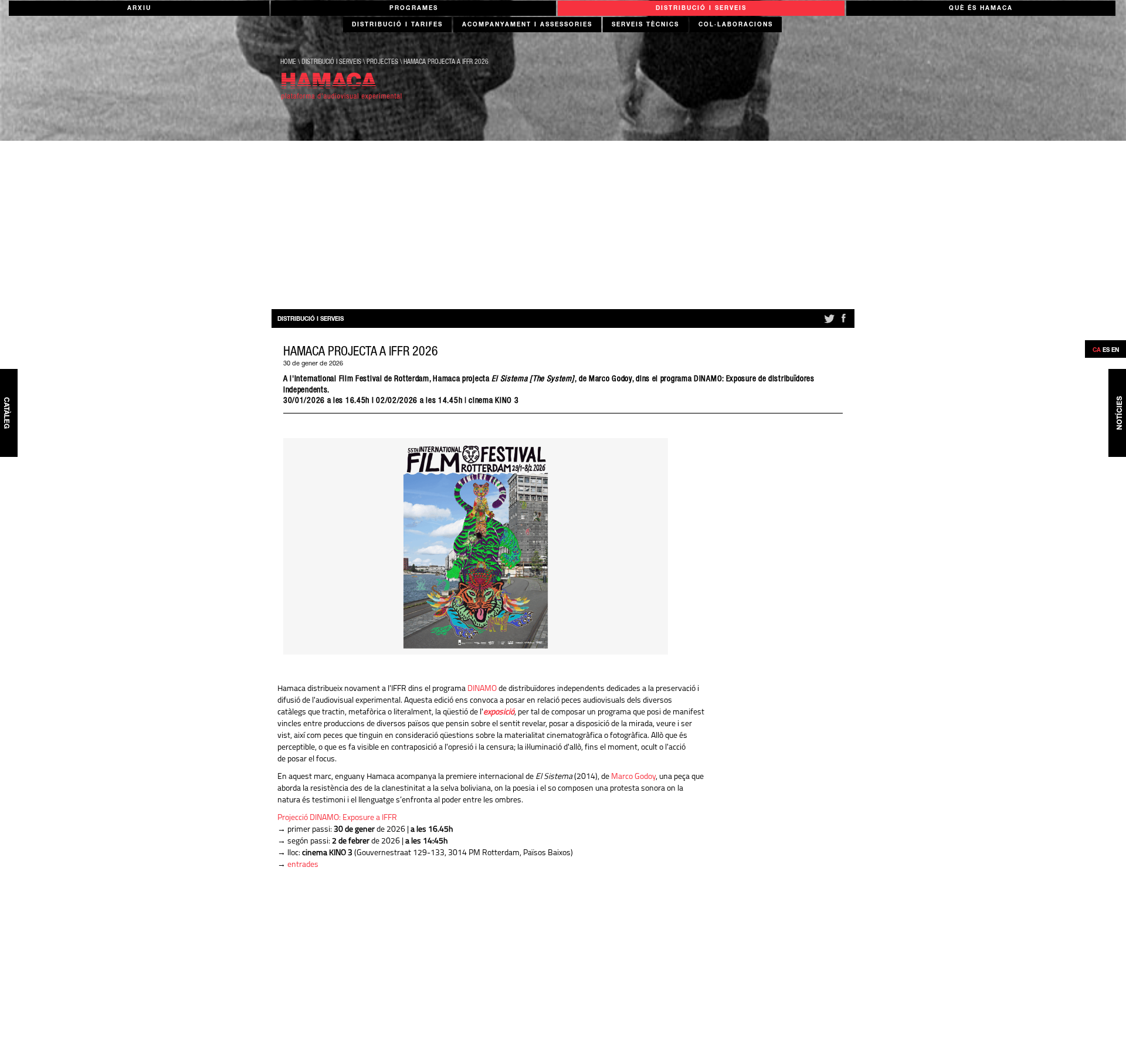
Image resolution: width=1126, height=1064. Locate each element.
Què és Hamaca (981, 9)
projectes (382, 62)
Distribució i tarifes (397, 25)
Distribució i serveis (701, 9)
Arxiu (139, 9)
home (288, 62)
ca (1097, 351)
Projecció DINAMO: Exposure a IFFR (337, 818)
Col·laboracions (735, 25)
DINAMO (482, 689)
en (1115, 351)
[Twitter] (828, 323)
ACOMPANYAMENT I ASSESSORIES (527, 25)
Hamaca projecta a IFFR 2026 (446, 62)
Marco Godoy (633, 776)
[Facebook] (843, 323)
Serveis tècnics (645, 25)
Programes (413, 9)
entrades (302, 864)
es (1106, 351)
